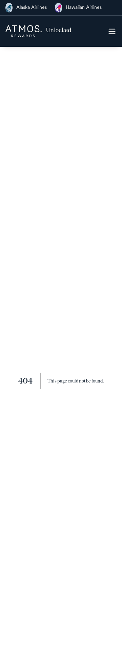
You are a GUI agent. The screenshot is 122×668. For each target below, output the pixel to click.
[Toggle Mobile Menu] (112, 31)
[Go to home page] (38, 31)
